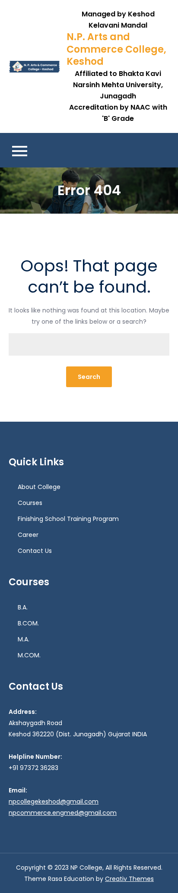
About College (39, 487)
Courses (30, 503)
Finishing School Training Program (68, 518)
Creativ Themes (129, 878)
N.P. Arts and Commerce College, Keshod (116, 49)
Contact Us (35, 550)
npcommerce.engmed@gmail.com (63, 812)
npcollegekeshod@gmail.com (54, 801)
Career (28, 534)
